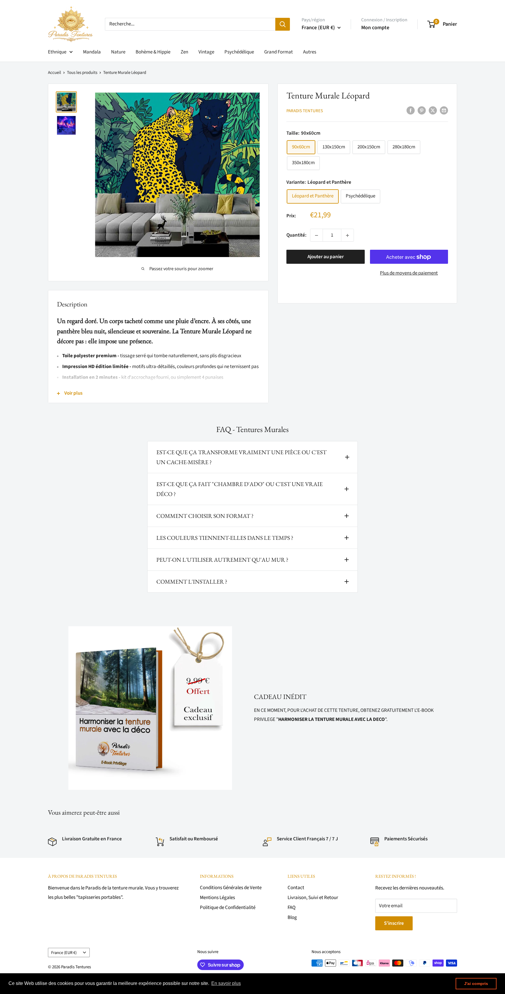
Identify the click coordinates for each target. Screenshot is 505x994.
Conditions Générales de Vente (231, 887)
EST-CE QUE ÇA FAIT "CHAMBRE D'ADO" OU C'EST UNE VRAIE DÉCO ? (239, 489)
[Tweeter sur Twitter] (433, 110)
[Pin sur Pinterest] (422, 110)
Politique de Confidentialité (227, 907)
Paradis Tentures (304, 111)
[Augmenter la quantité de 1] (347, 235)
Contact (296, 887)
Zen (184, 51)
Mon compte (375, 27)
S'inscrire (394, 923)
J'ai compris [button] (476, 983)
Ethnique (57, 51)
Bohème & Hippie (153, 51)
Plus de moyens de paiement (409, 273)
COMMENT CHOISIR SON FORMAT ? (205, 516)
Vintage (206, 51)
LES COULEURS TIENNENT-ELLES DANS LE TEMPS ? (224, 538)
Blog (292, 917)
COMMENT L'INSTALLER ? (191, 581)
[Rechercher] (282, 24)
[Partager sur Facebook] (411, 110)
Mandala (92, 51)
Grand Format (278, 51)
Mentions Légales (217, 897)
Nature (118, 51)
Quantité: (296, 235)
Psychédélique (239, 51)
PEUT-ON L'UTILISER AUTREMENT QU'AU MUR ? (222, 559)
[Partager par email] (444, 110)
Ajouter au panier (325, 257)
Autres (309, 51)
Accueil (54, 73)
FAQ (291, 907)
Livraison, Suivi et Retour (313, 897)
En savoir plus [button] (226, 983)
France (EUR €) (64, 953)
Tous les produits (82, 73)
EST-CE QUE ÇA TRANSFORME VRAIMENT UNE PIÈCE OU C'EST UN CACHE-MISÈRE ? (241, 457)
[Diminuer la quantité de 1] (316, 235)
